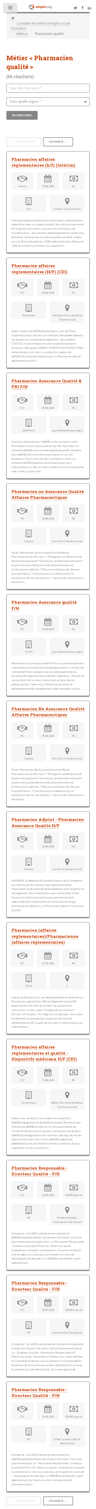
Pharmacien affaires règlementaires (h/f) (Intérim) (43, 162)
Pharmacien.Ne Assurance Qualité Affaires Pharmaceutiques (48, 712)
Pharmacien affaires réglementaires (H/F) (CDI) (39, 268)
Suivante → (58, 141)
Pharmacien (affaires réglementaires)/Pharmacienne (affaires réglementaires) (44, 936)
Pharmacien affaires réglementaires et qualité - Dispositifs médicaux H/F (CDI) (44, 1053)
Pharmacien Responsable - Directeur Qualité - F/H (39, 1171)
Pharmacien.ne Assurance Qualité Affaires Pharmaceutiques (47, 494)
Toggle (10, 9)
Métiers (22, 33)
